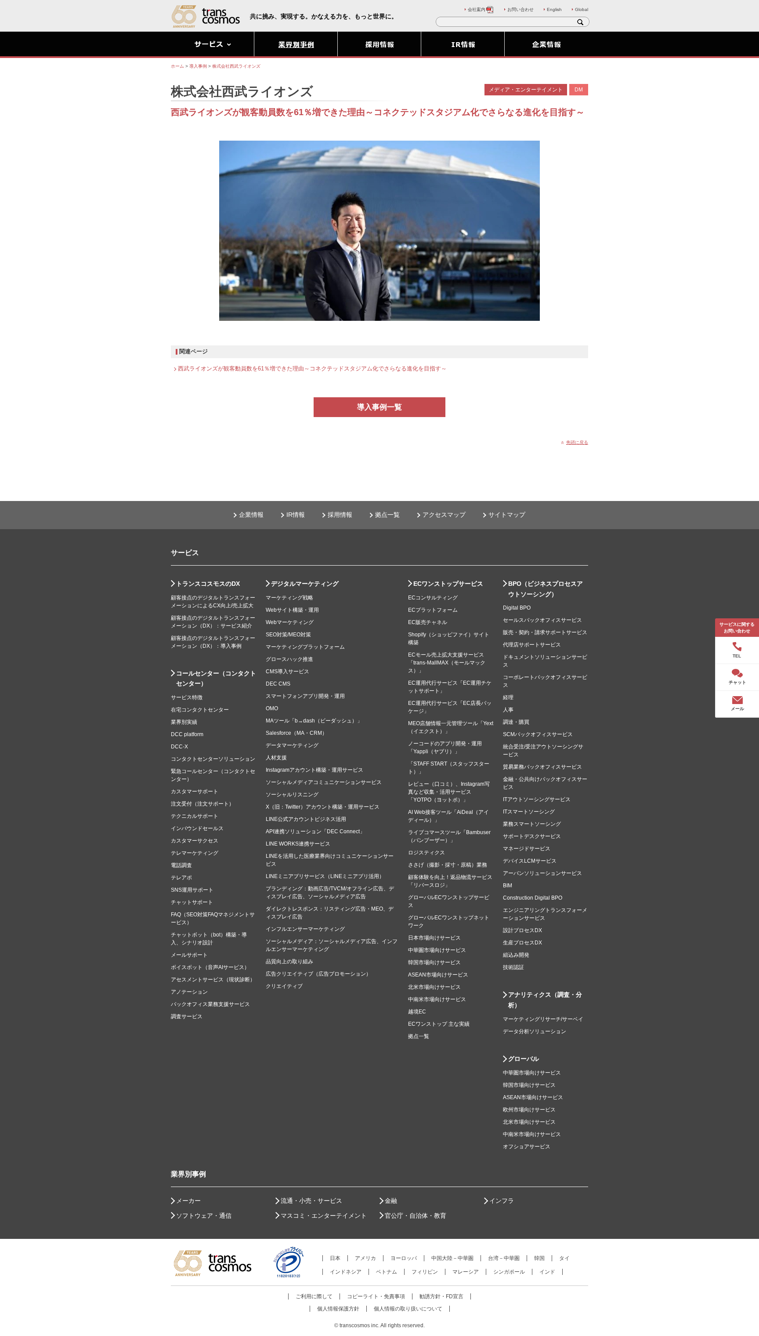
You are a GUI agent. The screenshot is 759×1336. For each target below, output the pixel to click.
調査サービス (186, 1016)
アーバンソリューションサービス (542, 873)
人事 (508, 710)
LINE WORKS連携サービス (298, 844)
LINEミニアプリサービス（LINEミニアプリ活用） (325, 876)
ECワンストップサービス (448, 583)
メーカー (188, 1200)
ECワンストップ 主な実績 (439, 1024)
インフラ (501, 1200)
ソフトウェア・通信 (203, 1215)
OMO (272, 708)
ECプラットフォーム (433, 610)
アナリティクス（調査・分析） (545, 1000)
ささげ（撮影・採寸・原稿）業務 (447, 865)
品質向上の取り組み (289, 961)
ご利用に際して (314, 1296)
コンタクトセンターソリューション (213, 759)
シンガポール (509, 1272)
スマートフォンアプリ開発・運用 (305, 696)
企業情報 (251, 514)
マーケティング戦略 (289, 598)
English (554, 9)
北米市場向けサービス (434, 987)
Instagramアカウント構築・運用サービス (314, 770)
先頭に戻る (577, 442)
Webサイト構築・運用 (292, 610)
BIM (507, 885)
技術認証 (513, 967)
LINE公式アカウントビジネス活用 (306, 819)
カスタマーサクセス (194, 841)
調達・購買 (516, 722)
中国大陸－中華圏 (452, 1258)
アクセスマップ (444, 514)
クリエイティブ (284, 986)
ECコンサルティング (433, 598)
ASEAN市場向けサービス (438, 975)
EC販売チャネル (427, 622)
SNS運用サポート (192, 890)
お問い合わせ (520, 9)
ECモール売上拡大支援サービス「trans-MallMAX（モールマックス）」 (446, 663)
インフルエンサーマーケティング (305, 929)
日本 (335, 1258)
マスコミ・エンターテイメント (324, 1215)
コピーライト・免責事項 (376, 1296)
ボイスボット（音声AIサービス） (210, 967)
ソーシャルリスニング (292, 794)
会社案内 (476, 9)
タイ (564, 1258)
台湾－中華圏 (504, 1258)
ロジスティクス (426, 853)
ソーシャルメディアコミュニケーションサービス (324, 782)
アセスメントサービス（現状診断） (213, 980)
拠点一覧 (387, 514)
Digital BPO (517, 608)
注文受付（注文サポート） (202, 804)
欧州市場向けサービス (529, 1110)
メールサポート (189, 955)
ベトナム (386, 1272)
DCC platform (187, 734)
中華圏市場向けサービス (437, 950)
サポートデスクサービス (532, 836)
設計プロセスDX (522, 930)
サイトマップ (506, 514)
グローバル (523, 1058)
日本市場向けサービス (434, 938)
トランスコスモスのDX (208, 583)
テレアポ (181, 878)
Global (581, 9)
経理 (508, 697)
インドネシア (345, 1272)
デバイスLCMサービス (530, 861)
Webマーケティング (290, 622)
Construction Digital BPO (532, 898)
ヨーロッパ (403, 1258)
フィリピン (425, 1272)
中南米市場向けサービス (437, 999)
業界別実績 (184, 722)
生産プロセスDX (522, 943)
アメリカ (365, 1258)
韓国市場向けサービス (434, 962)
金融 (391, 1200)
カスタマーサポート (194, 791)
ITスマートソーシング (529, 812)
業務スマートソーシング (532, 824)
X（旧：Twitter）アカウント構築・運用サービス (323, 807)
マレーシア (465, 1272)
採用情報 (340, 514)
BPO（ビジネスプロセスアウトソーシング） (545, 589)
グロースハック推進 (289, 659)
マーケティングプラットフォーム (305, 647)
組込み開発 (516, 955)
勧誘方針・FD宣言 (441, 1296)
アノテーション (189, 992)
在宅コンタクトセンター (200, 710)
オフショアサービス (526, 1147)
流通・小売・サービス (311, 1200)
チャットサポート (192, 902)
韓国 (539, 1258)
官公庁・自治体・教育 (415, 1215)
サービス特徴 (186, 697)
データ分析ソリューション (534, 1031)
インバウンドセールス (197, 828)
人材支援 (276, 758)
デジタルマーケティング (305, 583)
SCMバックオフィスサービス (538, 734)
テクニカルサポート (194, 816)
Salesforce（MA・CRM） (296, 733)
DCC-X (179, 747)
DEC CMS (278, 684)
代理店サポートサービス (532, 645)
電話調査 (181, 865)
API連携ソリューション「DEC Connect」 (315, 831)
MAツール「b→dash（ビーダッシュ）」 (314, 721)
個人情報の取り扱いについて (408, 1309)
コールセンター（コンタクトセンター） (216, 678)
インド (547, 1272)
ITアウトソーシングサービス (537, 799)
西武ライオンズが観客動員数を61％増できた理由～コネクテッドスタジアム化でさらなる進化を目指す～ (312, 369)
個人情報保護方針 (338, 1309)
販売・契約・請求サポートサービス (545, 632)
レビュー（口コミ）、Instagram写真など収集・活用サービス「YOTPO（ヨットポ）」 (449, 792)
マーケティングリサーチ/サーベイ (543, 1019)
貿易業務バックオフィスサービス (542, 767)
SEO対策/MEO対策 (288, 635)
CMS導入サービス (287, 671)
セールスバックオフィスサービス (542, 620)
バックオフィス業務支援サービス (210, 1004)
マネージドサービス (526, 849)
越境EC (417, 1012)
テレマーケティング (194, 853)
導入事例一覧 (379, 407)
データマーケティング (292, 745)
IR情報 (295, 514)
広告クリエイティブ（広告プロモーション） (318, 974)
